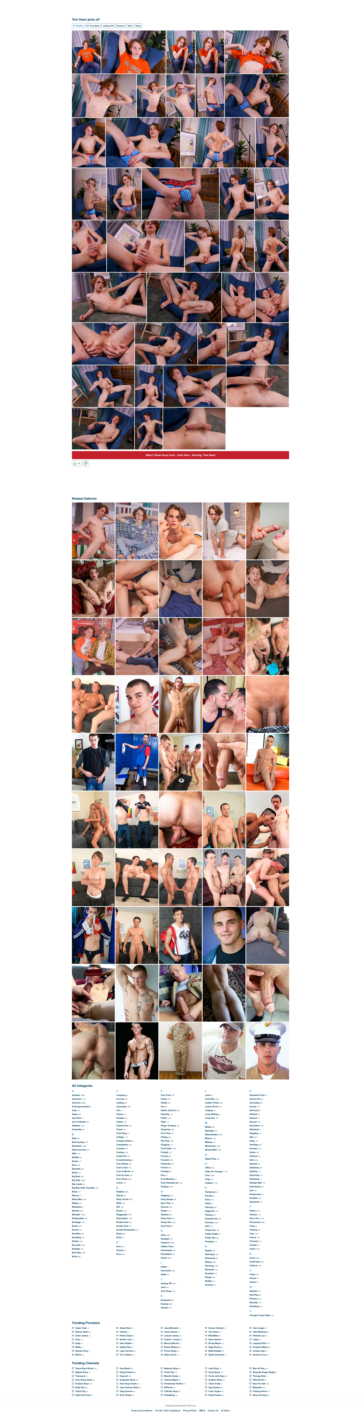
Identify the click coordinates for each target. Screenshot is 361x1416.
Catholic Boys (171, 1391)
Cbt (118, 1110)
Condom (120, 1148)
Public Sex (210, 1237)
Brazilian (76, 1233)
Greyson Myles (260, 1347)
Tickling (253, 1229)
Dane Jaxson (214, 1339)
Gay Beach (125, 1368)
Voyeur (252, 1281)
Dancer (119, 1195)
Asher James (81, 1335)
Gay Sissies (214, 1387)
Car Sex (120, 1098)
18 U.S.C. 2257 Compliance (168, 1410)
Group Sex (166, 1222)
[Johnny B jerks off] (224, 762)
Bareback (76, 1145)
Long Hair (210, 1117)
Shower (253, 1121)
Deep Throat (122, 1199)
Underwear (254, 1261)
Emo (118, 1246)
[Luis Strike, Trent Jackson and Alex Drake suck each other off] (136, 877)
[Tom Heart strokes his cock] (136, 531)
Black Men (77, 1199)
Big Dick (76, 1180)
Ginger (164, 1210)
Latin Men (210, 1098)
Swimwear (254, 1201)
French (164, 1167)
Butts (74, 1256)
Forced (164, 1156)
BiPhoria (168, 1387)
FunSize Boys (82, 1383)
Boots (75, 1225)
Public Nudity (211, 1233)
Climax (119, 1121)
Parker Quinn (126, 1335)
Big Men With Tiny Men (83, 1187)
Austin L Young (171, 1339)
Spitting (253, 1171)
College (120, 1137)
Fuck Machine (167, 1178)
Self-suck (254, 1110)
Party (207, 1199)
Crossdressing (123, 1159)
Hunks (164, 1257)
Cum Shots (121, 1178)
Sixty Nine (254, 1125)
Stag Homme (126, 1391)
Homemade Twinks (173, 1383)
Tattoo (252, 1210)
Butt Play (76, 1252)
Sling (252, 1140)
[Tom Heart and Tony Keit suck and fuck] (180, 531)
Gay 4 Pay (166, 1203)
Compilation (122, 1144)
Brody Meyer (214, 1343)
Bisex (74, 1191)
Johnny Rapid (171, 1379)
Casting (120, 1102)
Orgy (207, 1179)
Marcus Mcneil (171, 1343)
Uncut (252, 1257)
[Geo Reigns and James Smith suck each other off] (93, 877)
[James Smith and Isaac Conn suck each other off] (136, 819)
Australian (77, 1129)
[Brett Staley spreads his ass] (267, 704)
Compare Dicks (123, 1140)
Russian (209, 1284)
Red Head (210, 1254)
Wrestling (254, 1306)
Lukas (256, 1339)
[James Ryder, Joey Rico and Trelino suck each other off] (267, 762)
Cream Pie (121, 1156)
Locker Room (211, 1106)
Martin (78, 1354)
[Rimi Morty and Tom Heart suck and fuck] (267, 588)
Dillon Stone (170, 1354)
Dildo (119, 1203)
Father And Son (168, 1110)
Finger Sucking (168, 1125)
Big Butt (76, 1176)
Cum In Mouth (123, 1171)
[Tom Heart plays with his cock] (93, 531)
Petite (208, 1203)
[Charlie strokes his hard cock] (267, 993)
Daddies (120, 1191)
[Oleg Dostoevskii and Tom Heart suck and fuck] (180, 588)
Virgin (252, 1274)
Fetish (164, 1117)
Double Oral (122, 1225)
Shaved (253, 1117)
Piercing (209, 1207)
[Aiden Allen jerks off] (136, 704)
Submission (255, 1186)
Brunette (76, 1244)
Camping (120, 1095)
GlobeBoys (169, 1395)
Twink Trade (214, 1383)
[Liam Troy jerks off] (180, 935)
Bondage (76, 1222)
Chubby (120, 1117)
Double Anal (122, 1222)
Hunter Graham (216, 1327)
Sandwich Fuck (257, 1095)
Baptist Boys (81, 1372)
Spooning (254, 1175)
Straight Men (255, 1182)
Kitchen (164, 1307)
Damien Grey (81, 1350)
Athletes (76, 1125)
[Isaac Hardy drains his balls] (136, 762)
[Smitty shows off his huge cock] (180, 1050)
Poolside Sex (211, 1218)
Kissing (164, 1303)
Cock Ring (121, 1133)
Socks (252, 1152)
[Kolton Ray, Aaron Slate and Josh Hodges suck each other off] (267, 646)
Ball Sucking (78, 1142)
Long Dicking (211, 1114)
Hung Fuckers (127, 1372)
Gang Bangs (167, 1199)
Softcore (253, 1156)
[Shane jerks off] (267, 935)
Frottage (165, 1171)
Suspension (255, 1194)
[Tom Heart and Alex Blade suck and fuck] (224, 531)
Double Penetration (125, 1229)
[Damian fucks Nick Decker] (180, 877)
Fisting (164, 1137)
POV (207, 1226)
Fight (163, 1121)
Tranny (252, 1237)
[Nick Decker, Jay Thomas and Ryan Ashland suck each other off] (93, 704)
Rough (208, 1277)
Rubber (208, 1280)
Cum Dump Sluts (83, 1379)
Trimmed (253, 1241)
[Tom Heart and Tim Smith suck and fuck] (93, 588)
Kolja (77, 1343)
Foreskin (165, 1159)
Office (208, 1167)
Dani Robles (126, 1343)
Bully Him (80, 1387)
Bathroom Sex (79, 1149)
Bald (74, 1138)
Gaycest (124, 1375)
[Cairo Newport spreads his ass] (93, 762)
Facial (164, 1098)
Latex (207, 1095)
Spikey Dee (125, 1347)
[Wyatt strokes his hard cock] (224, 1050)
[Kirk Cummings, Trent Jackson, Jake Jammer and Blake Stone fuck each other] (224, 877)
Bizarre (75, 1195)
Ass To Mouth (79, 1121)
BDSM (75, 1157)
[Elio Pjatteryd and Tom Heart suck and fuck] (93, 646)
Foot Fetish (166, 1148)
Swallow (253, 1197)
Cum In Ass (122, 1167)
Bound (75, 1229)
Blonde (75, 1210)
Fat (162, 1106)
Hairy (163, 1234)
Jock (163, 1287)
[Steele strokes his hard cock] (93, 1050)
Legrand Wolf (259, 1343)
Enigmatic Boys (127, 1379)
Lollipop (209, 1110)
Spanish (253, 1163)
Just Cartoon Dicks (129, 1387)
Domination (122, 1218)
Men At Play (259, 1368)
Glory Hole (166, 1218)
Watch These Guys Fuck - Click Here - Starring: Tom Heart (180, 455)
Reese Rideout (171, 1347)
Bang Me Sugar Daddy (264, 1372)
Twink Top (169, 1372)
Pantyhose (210, 1191)
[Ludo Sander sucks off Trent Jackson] (267, 819)
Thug (252, 1225)
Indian (164, 1266)
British (75, 1241)
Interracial (166, 1270)
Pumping (209, 1241)
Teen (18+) (254, 1218)
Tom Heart (213, 1331)
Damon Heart (81, 1331)
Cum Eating (122, 1163)
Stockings (254, 1178)
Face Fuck (166, 1095)
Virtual (252, 1278)
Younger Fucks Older (259, 1315)
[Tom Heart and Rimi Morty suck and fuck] (267, 531)
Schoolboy (254, 1102)
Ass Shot (76, 1117)
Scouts (252, 1106)
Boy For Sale (259, 1383)
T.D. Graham (126, 1354)
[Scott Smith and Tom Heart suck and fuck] (224, 588)
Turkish (253, 1244)
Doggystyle (121, 1214)
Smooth (253, 1148)
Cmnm (119, 1129)
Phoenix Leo (259, 1335)
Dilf (118, 1206)
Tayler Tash (80, 1327)
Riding (208, 1261)
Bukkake (76, 1248)
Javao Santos (170, 1331)
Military (208, 1142)
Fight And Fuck (82, 1395)
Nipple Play (210, 1158)
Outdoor (209, 1182)
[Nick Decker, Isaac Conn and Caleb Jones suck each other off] (136, 935)
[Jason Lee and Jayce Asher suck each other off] (93, 819)
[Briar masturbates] (224, 993)
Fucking (165, 1186)
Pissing (208, 1214)
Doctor (119, 1210)
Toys (251, 1233)
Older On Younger (214, 1171)
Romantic (209, 1269)
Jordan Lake (259, 1350)
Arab (74, 1110)
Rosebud (209, 1273)
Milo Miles (213, 1335)
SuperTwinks (214, 1395)
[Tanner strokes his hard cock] (136, 1050)
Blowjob (76, 1214)
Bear (74, 1164)
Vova (77, 1339)
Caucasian (121, 1106)
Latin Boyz (213, 1368)
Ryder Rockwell (216, 1354)
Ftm (163, 1175)
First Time (166, 1133)
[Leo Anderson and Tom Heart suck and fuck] (180, 646)
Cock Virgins (214, 1391)
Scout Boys (214, 1372)
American (76, 1098)
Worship (253, 1302)
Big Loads (77, 1184)
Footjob (164, 1152)
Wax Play (253, 1294)
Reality (208, 1250)
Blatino (75, 1203)
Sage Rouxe (214, 1347)
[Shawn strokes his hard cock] (180, 993)
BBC (74, 1153)
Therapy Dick (259, 1375)
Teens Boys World (84, 1368)
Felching (165, 1114)
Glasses (165, 1214)
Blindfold (76, 1206)
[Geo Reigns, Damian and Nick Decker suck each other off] (224, 819)
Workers (253, 1298)
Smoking (253, 1144)
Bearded (76, 1168)
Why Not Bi (258, 1379)
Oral (207, 1175)
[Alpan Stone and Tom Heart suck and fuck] (136, 588)
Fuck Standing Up (169, 1182)
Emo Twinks (126, 1395)
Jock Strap (166, 1290)
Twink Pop (80, 1391)
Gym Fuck (166, 1225)
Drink (119, 1237)
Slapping (253, 1133)
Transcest (80, 1375)
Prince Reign (170, 1350)
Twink (252, 1248)
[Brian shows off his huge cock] (267, 1050)
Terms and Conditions (141, 1410)
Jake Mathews (260, 1331)
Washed (253, 1290)
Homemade (166, 1250)
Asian (75, 1114)
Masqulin (257, 1387)
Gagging (165, 1195)
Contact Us (213, 1410)
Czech (119, 1182)
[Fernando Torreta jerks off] (180, 704)
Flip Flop (165, 1140)
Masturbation (211, 1134)
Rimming (209, 1265)
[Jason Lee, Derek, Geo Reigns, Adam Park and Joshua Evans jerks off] (180, 762)
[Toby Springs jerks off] (93, 935)
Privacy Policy (190, 1410)
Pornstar (209, 1222)
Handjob (165, 1238)
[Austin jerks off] (136, 993)
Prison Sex (210, 1230)
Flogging (165, 1144)
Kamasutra (166, 1300)
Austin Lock (126, 1339)
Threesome (254, 1222)
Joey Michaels (171, 1327)
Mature (208, 1138)
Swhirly (123, 1331)
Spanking (254, 1167)
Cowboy (120, 1152)
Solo (251, 1159)
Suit (251, 1190)
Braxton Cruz (259, 1354)
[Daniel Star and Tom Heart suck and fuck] (136, 646)
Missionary (210, 1145)
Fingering (165, 1129)
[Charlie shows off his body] (93, 993)
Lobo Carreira (126, 1350)
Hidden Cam (167, 1246)
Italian (164, 1274)
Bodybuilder (78, 1218)
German (165, 1206)
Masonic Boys (171, 1368)
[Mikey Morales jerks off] (180, 819)
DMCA (202, 1410)
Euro (118, 1254)
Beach (75, 1161)
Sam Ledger (259, 1327)
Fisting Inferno (260, 1391)
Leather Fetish (212, 1102)
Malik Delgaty (215, 1350)
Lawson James (171, 1335)
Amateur (76, 1095)
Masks (208, 1126)
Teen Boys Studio (128, 1383)
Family (164, 1102)
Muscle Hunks (171, 1375)
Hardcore (165, 1242)
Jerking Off (166, 1283)
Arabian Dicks (215, 1379)
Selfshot (253, 1114)
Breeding (76, 1237)
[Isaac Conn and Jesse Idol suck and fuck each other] (267, 877)
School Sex (255, 1098)
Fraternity (165, 1163)
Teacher (253, 1214)
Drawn (119, 1233)
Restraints (210, 1258)
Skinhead (254, 1129)
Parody (208, 1195)
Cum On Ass (122, 1175)
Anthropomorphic (81, 1106)
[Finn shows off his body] (224, 935)
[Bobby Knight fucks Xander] (224, 704)
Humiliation (166, 1254)
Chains (119, 1114)
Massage (209, 1130)
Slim (251, 1137)
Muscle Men (211, 1149)
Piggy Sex (210, 1210)
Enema (119, 1250)
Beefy (75, 1172)
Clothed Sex (122, 1125)
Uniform (253, 1265)
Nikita (78, 1347)
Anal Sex (76, 1102)
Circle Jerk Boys (216, 1375)
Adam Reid (125, 1327)
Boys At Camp (260, 1395)
